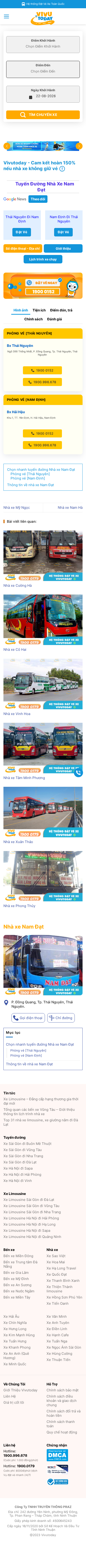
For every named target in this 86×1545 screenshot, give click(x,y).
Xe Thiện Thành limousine (59, 1289)
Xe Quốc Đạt (57, 1274)
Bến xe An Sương (17, 1285)
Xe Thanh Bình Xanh (63, 1280)
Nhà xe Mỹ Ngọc (16, 507)
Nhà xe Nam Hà (70, 507)
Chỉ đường (63, 1018)
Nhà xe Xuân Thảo (18, 842)
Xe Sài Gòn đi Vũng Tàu (22, 1150)
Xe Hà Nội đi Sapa (18, 1168)
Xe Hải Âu (11, 1316)
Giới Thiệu (20, 1390)
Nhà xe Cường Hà (17, 585)
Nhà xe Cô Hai (14, 649)
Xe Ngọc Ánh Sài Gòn (64, 1347)
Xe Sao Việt (56, 1256)
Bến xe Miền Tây (16, 1297)
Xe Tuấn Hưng (14, 1341)
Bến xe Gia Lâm (16, 1272)
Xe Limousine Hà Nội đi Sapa (26, 1230)
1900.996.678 (44, 382)
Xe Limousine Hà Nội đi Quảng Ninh (32, 1236)
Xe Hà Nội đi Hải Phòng (22, 1174)
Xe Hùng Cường (59, 1353)
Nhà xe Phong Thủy (19, 906)
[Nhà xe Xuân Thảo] (43, 812)
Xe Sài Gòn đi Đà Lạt (19, 1162)
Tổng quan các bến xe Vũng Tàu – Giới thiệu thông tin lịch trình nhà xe (39, 1111)
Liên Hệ (9, 1396)
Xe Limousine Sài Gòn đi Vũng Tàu (31, 1206)
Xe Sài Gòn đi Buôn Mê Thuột (27, 1143)
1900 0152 (44, 370)
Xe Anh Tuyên (58, 1322)
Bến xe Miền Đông (18, 1256)
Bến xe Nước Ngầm (18, 1291)
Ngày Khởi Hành (43, 90)
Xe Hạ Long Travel (61, 1268)
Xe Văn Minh (57, 1316)
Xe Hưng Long (14, 1329)
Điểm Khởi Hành (43, 40)
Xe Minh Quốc (14, 1364)
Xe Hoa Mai (56, 1262)
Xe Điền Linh (57, 1329)
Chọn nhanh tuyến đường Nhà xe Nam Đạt (40, 1044)
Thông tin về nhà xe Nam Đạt (29, 1064)
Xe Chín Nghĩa (15, 1322)
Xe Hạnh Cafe (58, 1335)
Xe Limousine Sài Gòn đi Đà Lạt (28, 1199)
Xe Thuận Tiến (58, 1360)
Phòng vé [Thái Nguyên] (28, 1050)
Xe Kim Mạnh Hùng (19, 1335)
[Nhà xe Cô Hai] (43, 619)
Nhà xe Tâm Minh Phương (24, 778)
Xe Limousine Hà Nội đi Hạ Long (29, 1224)
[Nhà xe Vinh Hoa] (43, 684)
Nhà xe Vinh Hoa (16, 714)
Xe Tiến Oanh (58, 1303)
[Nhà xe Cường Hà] (43, 555)
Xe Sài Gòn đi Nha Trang (23, 1156)
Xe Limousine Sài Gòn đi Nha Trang (32, 1212)
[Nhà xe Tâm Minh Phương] (43, 748)
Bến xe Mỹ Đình (16, 1279)
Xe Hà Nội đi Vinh (17, 1180)
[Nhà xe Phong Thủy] (43, 876)
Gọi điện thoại (31, 1018)
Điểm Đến (43, 65)
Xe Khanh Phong (17, 1347)
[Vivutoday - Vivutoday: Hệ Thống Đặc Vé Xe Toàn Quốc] (43, 19)
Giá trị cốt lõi (13, 1402)
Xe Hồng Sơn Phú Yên (64, 1297)
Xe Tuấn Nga (57, 1341)
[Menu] (6, 16)
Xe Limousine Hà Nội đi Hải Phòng (31, 1218)
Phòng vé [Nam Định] (26, 1056)
